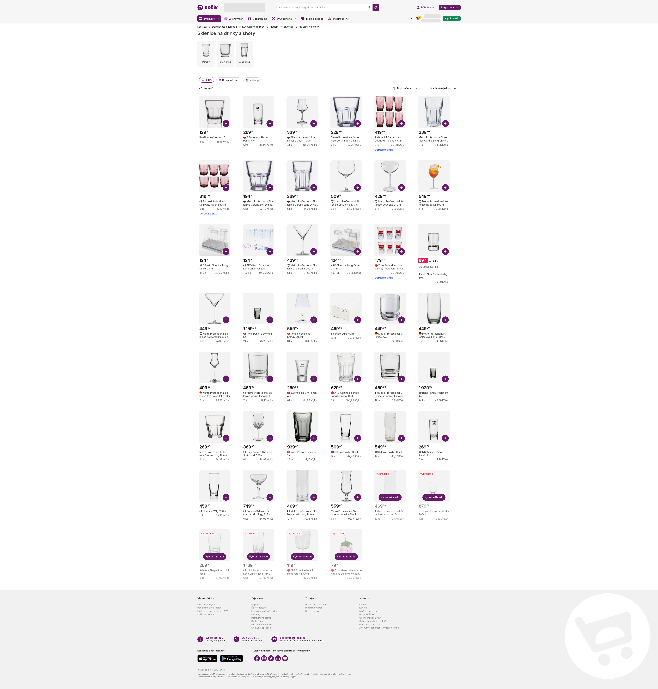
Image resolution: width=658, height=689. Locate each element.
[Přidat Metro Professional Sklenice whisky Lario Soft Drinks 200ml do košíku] (269, 379)
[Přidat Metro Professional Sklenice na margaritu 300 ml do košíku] (226, 319)
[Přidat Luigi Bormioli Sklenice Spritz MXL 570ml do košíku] (269, 438)
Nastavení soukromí (369, 624)
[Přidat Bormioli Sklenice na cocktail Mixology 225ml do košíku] (269, 497)
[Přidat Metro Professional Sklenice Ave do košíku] (401, 319)
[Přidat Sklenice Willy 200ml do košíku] (226, 497)
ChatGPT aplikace (261, 627)
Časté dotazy (258, 607)
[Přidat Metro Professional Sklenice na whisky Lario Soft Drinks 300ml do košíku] (401, 379)
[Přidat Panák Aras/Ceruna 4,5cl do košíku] (226, 123)
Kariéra (363, 607)
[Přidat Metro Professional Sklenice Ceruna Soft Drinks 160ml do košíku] (269, 187)
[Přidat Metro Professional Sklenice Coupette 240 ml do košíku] (401, 187)
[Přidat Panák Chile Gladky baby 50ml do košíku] (445, 251)
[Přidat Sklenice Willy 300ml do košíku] (357, 438)
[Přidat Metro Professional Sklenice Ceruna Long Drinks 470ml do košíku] (445, 123)
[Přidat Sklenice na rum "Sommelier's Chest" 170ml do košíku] (313, 123)
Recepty (255, 614)
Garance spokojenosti (317, 604)
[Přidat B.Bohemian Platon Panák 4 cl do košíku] (269, 123)
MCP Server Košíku (261, 624)
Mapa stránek (366, 614)
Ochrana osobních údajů (372, 621)
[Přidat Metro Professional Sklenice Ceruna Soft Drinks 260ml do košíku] (357, 123)
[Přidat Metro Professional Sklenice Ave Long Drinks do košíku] (445, 319)
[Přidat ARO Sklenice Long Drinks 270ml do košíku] (357, 251)
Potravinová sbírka (261, 617)
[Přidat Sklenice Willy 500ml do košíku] (401, 438)
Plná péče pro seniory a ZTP (212, 611)
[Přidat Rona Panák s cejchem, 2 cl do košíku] (313, 438)
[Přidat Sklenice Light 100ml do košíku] (357, 319)
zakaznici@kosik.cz (293, 637)
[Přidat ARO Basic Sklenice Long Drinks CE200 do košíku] (269, 251)
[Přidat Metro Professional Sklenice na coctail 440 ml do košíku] (357, 497)
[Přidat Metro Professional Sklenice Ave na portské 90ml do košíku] (226, 379)
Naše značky (312, 611)
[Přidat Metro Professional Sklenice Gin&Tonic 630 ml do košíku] (357, 187)
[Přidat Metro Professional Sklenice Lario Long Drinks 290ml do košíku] (313, 497)
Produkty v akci (313, 607)
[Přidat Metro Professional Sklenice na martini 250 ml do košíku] (313, 251)
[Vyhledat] (376, 7)
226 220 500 (250, 637)
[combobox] (405, 88)
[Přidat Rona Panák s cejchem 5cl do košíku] (269, 319)
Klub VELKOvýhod (206, 604)
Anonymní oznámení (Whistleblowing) (379, 627)
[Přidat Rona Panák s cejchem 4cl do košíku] (445, 379)
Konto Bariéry (258, 621)
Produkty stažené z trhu (264, 611)
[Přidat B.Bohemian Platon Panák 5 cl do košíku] (445, 438)
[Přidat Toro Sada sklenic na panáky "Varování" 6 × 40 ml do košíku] (401, 251)
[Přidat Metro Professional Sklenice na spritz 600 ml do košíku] (445, 187)
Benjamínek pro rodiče (209, 607)
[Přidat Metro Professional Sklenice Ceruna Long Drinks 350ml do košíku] (226, 438)
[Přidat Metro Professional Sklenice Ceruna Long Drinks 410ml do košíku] (313, 187)
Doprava (255, 604)
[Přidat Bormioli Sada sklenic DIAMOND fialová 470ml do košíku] (401, 123)
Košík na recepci (206, 614)
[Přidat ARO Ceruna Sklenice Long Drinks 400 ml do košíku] (357, 379)
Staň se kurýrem (368, 611)
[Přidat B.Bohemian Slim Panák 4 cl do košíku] (313, 379)
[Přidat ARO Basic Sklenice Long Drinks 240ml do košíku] (226, 251)
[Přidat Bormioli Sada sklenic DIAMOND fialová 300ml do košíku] (226, 187)
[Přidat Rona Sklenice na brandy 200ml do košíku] (313, 319)
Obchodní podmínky (370, 617)
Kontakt (363, 604)
